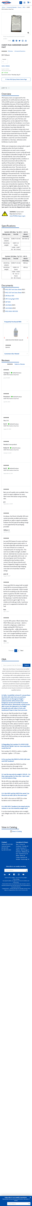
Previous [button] (4, 337)
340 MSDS (8, 308)
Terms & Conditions (23, 880)
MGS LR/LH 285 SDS (11, 311)
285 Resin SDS (9, 296)
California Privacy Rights (10, 877)
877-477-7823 (9, 844)
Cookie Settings (16, 879)
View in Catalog (17, 831)
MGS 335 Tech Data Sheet (13, 292)
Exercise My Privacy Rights (21, 877)
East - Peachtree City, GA (22, 853)
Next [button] (27, 337)
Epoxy (19, 7)
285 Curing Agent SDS (12, 299)
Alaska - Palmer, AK (20, 855)
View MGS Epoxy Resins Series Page (17, 79)
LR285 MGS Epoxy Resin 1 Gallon (14, 340)
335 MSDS (8, 305)
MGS (24, 7)
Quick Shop (16, 347)
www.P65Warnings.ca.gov (17, 216)
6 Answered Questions (19, 51)
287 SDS (8, 302)
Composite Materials (12, 7)
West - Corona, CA (20, 844)
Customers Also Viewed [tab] (11, 354)
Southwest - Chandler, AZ (22, 846)
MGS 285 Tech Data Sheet (13, 289)
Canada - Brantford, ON (21, 857)
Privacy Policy (16, 882)
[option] (16, 23)
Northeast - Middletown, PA (22, 851)
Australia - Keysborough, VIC (22, 859)
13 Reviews (10, 51)
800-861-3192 (5, 848)
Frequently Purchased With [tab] (12, 322)
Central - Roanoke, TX (21, 848)
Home (3, 7)
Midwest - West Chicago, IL (22, 850)
